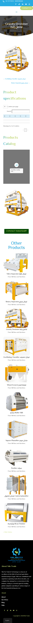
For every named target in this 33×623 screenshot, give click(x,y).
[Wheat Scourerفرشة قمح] (16, 373)
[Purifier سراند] (16, 457)
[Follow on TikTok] (19, 4)
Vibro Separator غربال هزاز (16, 274)
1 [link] (25, 130)
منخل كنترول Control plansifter (16, 496)
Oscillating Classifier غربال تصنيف (16, 357)
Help (3, 605)
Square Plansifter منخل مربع (16, 440)
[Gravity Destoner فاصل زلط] (16, 318)
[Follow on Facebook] (15, 4)
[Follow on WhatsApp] (29, 4)
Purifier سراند (16, 468)
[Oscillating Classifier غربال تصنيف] (16, 346)
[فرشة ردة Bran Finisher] (16, 512)
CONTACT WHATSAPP (16, 231)
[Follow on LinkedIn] (22, 4)
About (4, 597)
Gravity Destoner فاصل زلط (16, 329)
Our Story (5, 600)
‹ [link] (22, 130)
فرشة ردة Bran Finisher (16, 524)
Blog (3, 602)
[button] (4, 116)
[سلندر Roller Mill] (16, 401)
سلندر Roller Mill (16, 412)
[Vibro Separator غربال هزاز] (16, 262)
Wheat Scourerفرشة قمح (16, 385)
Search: (9, 111)
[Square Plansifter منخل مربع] (16, 429)
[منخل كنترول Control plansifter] (16, 485)
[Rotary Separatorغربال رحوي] (16, 290)
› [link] (28, 130)
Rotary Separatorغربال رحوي (16, 301)
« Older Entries (7, 532)
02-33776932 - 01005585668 (14, 1)
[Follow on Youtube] (26, 4)
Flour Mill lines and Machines (16, 277)
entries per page (13, 107)
